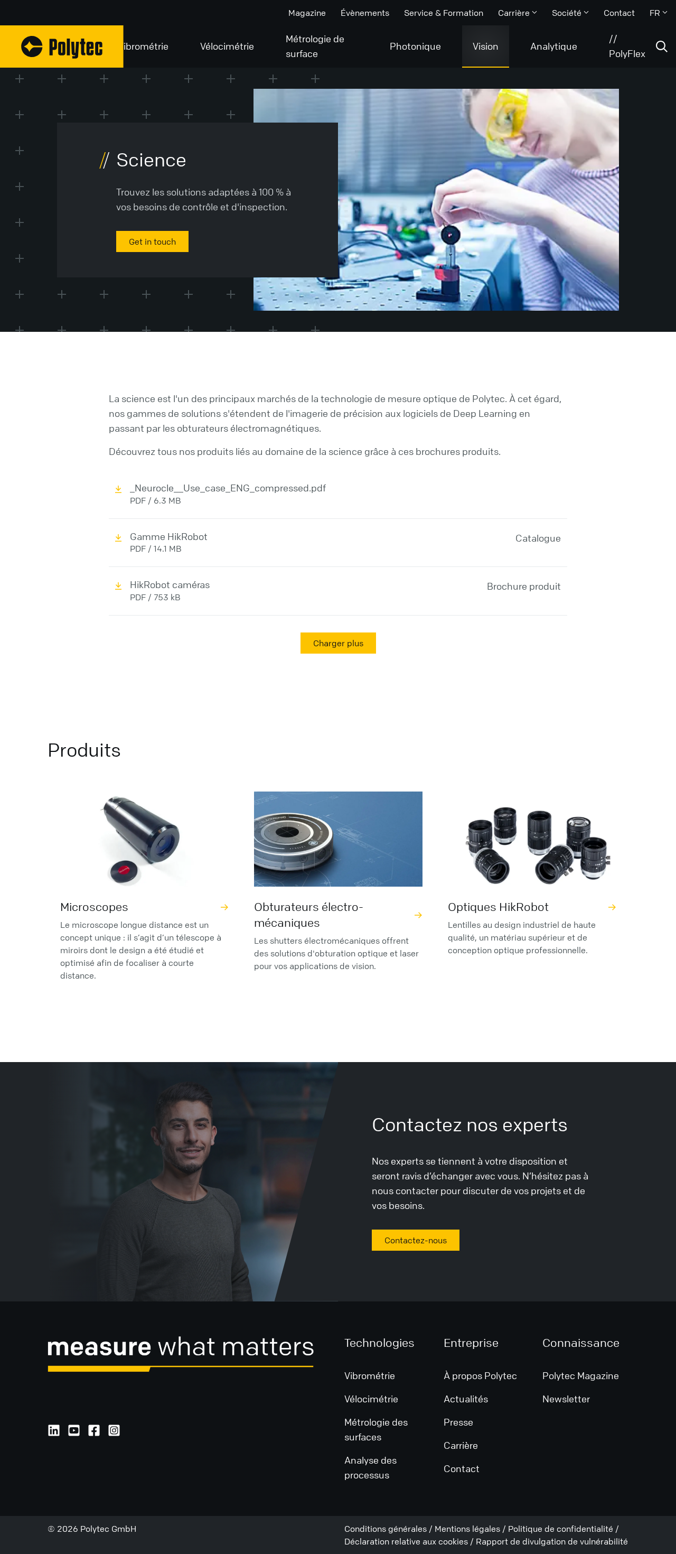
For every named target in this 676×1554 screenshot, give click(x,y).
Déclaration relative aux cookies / (410, 1541)
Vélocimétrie (227, 46)
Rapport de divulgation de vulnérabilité (552, 1541)
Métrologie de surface (315, 46)
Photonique (415, 46)
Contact (619, 12)
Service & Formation (443, 12)
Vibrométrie (143, 46)
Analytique (553, 46)
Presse (458, 1422)
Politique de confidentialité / (563, 1528)
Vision (486, 46)
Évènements (365, 12)
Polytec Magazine (580, 1375)
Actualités (467, 1398)
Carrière (514, 12)
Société (566, 12)
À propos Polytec (480, 1375)
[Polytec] (62, 46)
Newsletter (566, 1398)
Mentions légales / (471, 1528)
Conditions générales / (389, 1528)
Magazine (307, 12)
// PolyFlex (627, 46)
